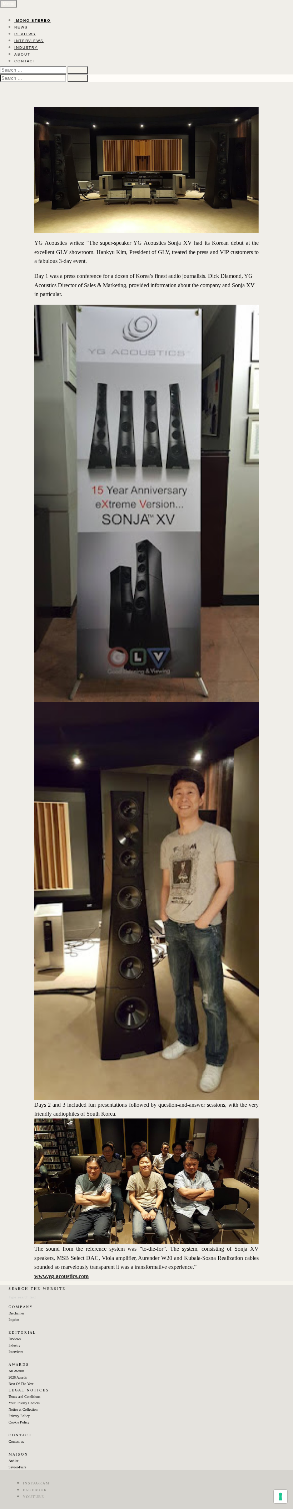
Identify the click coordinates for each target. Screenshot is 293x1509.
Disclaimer (16, 1313)
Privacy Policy (19, 1416)
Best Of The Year (21, 1384)
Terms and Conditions (24, 1397)
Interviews (16, 1352)
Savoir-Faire (17, 1467)
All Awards (16, 1371)
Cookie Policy (19, 1422)
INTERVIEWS (29, 41)
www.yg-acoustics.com (61, 1276)
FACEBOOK (35, 1490)
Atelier (13, 1461)
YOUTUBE (33, 1497)
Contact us (16, 1441)
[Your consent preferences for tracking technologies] (280, 1496)
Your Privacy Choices (24, 1403)
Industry (14, 1345)
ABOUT (22, 54)
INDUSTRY (26, 48)
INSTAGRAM (36, 1483)
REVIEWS (25, 34)
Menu (8, 3)
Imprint (14, 1320)
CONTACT (25, 61)
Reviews (15, 1339)
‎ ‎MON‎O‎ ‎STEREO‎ (32, 20)
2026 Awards (18, 1377)
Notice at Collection (23, 1409)
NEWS (21, 27)
